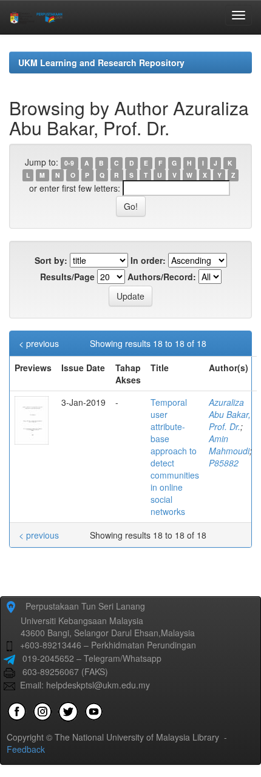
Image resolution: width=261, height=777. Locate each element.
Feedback (26, 749)
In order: (148, 260)
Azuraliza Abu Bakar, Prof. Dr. (230, 414)
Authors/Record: (161, 277)
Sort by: (51, 260)
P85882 (224, 463)
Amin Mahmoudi (229, 444)
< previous (39, 343)
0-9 (69, 162)
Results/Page (67, 277)
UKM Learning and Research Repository (101, 62)
